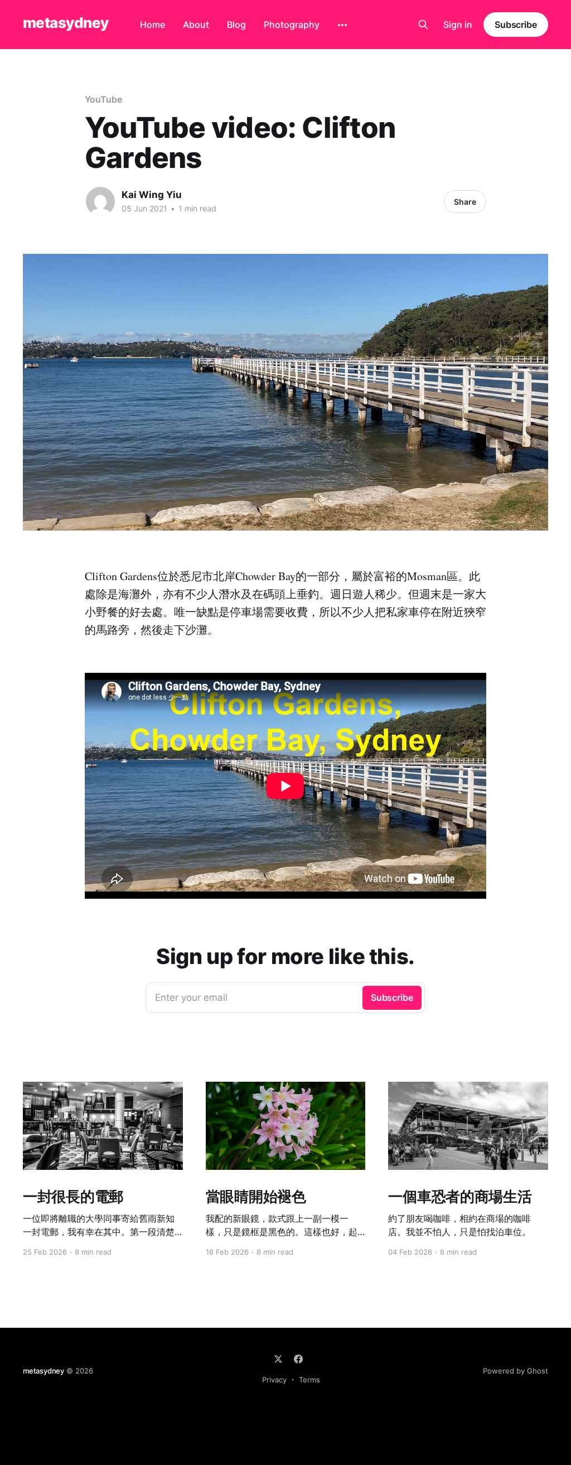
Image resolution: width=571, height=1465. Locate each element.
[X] (278, 1359)
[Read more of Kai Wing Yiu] (100, 201)
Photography (292, 24)
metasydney (66, 23)
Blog (236, 24)
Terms (309, 1379)
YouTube (103, 99)
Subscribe (516, 24)
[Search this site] (423, 24)
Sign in (457, 24)
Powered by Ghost (515, 1370)
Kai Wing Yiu (152, 194)
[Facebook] (298, 1359)
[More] (342, 25)
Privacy (274, 1379)
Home (152, 24)
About (196, 24)
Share (465, 201)
